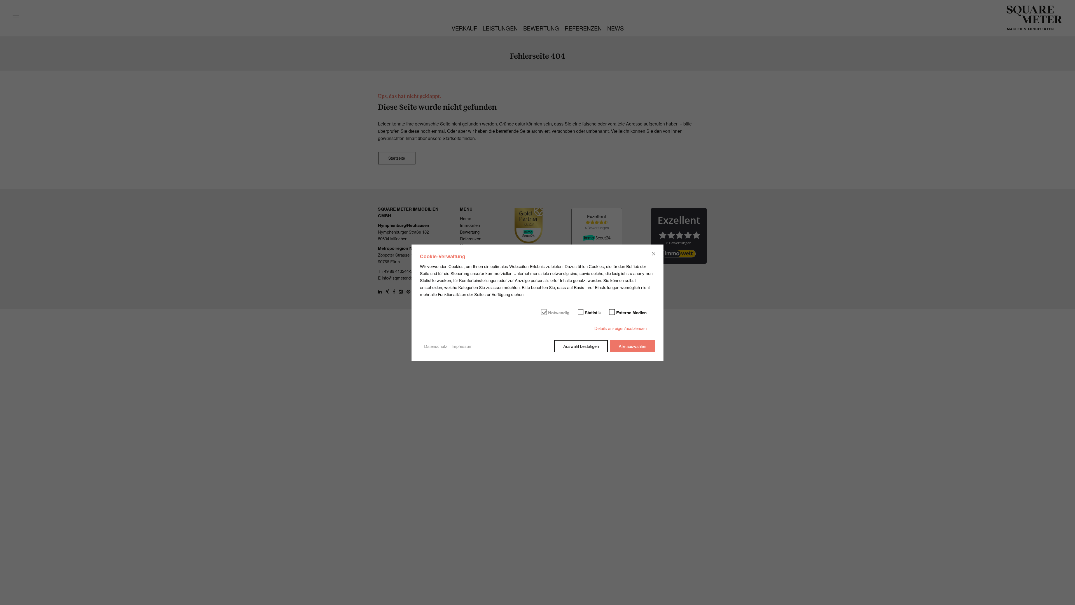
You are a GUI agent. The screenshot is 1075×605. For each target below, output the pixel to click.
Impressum (462, 346)
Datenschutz (435, 346)
